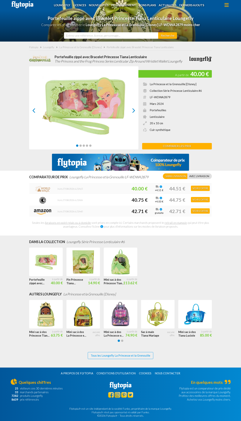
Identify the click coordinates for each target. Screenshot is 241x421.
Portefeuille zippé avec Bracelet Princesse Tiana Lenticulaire (140, 47)
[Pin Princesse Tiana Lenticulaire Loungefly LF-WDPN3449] (85, 262)
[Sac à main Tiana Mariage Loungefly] (159, 314)
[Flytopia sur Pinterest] (124, 395)
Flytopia (22, 4)
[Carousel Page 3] (84, 145)
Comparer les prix (177, 146)
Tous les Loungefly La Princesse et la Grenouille (120, 355)
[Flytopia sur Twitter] (130, 395)
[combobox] (111, 35)
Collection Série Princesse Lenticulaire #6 (176, 90)
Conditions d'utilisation (116, 373)
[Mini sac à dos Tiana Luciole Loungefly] (197, 314)
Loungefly (62, 5)
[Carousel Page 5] (90, 145)
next (129, 111)
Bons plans (147, 5)
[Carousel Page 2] (80, 145)
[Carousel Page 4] (87, 145)
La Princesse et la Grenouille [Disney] (80, 47)
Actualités (167, 5)
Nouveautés (98, 5)
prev (38, 111)
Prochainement (123, 5)
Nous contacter (167, 373)
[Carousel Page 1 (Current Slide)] (77, 145)
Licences (79, 5)
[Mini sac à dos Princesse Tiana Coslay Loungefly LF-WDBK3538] (47, 314)
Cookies (145, 373)
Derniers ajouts (191, 5)
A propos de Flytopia (77, 373)
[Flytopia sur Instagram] (117, 395)
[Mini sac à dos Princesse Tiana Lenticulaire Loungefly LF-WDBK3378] (122, 262)
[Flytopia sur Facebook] (111, 395)
